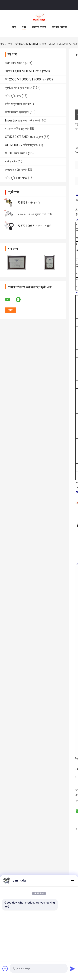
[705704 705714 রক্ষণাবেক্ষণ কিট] (9, 226)
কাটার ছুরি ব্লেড (13, 96)
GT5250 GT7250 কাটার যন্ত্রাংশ (24, 137)
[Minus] (72, 880)
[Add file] (5, 968)
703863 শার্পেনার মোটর (28, 202)
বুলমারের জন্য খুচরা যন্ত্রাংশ (18, 87)
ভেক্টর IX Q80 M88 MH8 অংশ (30, 43)
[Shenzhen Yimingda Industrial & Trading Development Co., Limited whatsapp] (21, 299)
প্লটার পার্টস (11, 161)
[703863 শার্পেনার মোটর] (9, 202)
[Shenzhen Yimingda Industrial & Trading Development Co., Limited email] (10, 299)
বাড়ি (14, 27)
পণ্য (24, 27)
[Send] (72, 968)
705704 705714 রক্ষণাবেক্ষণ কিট (34, 225)
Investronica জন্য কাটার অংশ (22, 120)
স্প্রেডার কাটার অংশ (15, 170)
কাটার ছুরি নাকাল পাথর (16, 178)
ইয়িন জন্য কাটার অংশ (16, 104)
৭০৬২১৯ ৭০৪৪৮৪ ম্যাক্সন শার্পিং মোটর (34, 214)
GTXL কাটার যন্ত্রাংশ (16, 153)
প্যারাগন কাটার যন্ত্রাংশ (16, 129)
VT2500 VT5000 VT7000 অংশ (25, 79)
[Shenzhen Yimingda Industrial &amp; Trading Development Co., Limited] (39, 18)
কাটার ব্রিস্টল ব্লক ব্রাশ (17, 112)
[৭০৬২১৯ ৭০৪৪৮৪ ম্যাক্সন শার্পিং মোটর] (9, 214)
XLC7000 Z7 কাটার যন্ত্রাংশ (21, 145)
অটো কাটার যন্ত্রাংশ (14, 63)
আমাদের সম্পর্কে (39, 27)
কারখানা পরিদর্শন (59, 27)
